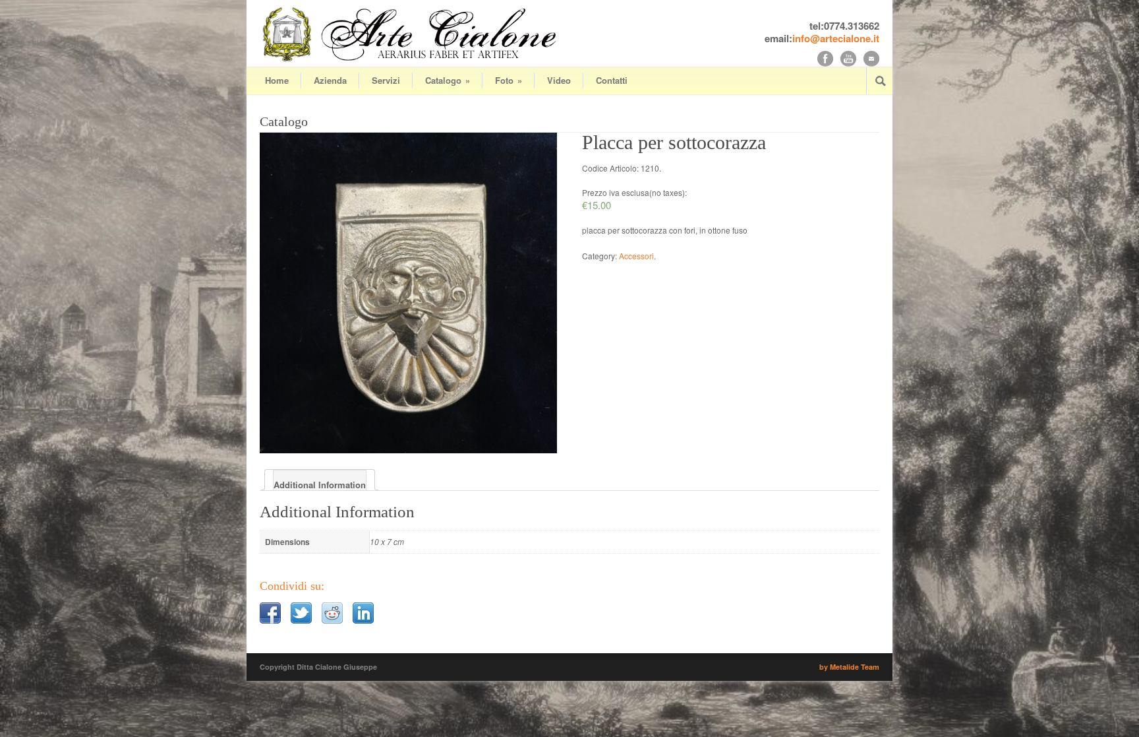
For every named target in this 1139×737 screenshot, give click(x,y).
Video (559, 80)
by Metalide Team (849, 667)
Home (277, 80)
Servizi (386, 80)
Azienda (330, 80)
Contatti (612, 80)
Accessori (636, 255)
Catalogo (447, 80)
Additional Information (320, 484)
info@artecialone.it (835, 38)
